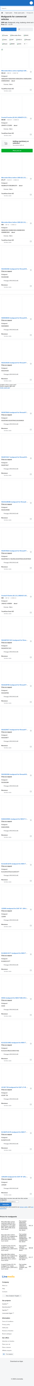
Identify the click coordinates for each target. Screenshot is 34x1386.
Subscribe (6, 1204)
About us (4, 1285)
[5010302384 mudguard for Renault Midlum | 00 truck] (17, 762)
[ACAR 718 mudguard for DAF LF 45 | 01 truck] (17, 1075)
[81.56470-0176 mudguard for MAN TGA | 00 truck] (17, 1120)
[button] (31, 3)
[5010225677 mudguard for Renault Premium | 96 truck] (17, 718)
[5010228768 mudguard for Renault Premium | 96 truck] (17, 673)
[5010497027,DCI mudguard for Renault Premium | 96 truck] (17, 628)
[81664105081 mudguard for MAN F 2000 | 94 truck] (17, 807)
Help (3, 1288)
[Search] (31, 8)
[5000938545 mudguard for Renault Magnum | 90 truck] (17, 306)
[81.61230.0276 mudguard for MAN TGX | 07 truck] (17, 852)
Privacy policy (6, 1324)
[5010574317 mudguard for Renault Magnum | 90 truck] (17, 445)
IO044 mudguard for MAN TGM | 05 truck (15, 998)
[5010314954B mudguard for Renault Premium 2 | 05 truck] (17, 490)
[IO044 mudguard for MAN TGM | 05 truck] (17, 986)
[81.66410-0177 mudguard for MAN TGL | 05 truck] (17, 941)
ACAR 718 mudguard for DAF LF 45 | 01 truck (17, 1087)
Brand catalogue (7, 1334)
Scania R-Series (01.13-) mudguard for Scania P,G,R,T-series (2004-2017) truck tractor (9, 1267)
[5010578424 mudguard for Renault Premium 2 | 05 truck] (17, 400)
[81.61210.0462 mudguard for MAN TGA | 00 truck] (17, 1030)
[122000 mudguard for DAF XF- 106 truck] (17, 896)
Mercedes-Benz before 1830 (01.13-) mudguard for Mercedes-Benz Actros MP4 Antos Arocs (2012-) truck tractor (9, 1238)
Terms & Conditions (7, 1321)
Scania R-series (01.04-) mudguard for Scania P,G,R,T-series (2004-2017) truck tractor (9, 1248)
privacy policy (24, 1207)
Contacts (4, 1291)
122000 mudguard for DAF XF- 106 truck (15, 908)
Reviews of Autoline (7, 1330)
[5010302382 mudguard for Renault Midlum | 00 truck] (17, 257)
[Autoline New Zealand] (12, 3)
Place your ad (17, 150)
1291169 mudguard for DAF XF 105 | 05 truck (16, 1177)
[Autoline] (2, 13)
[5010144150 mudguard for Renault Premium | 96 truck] (17, 351)
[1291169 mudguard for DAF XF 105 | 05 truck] (17, 1165)
